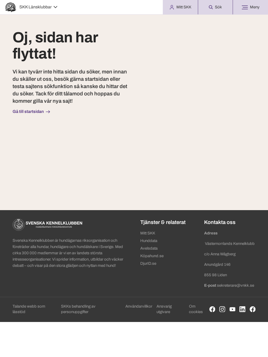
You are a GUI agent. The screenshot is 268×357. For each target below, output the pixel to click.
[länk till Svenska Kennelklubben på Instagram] (222, 309)
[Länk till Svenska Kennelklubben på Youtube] (232, 309)
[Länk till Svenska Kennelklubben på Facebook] (212, 309)
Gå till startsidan (28, 111)
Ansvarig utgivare (164, 309)
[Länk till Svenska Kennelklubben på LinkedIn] (242, 309)
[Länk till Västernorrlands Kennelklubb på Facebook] (253, 309)
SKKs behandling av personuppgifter (78, 309)
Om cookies (196, 309)
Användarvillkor (138, 306)
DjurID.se (148, 263)
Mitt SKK (147, 233)
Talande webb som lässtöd (29, 309)
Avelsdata (149, 248)
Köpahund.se (152, 256)
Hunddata (148, 241)
